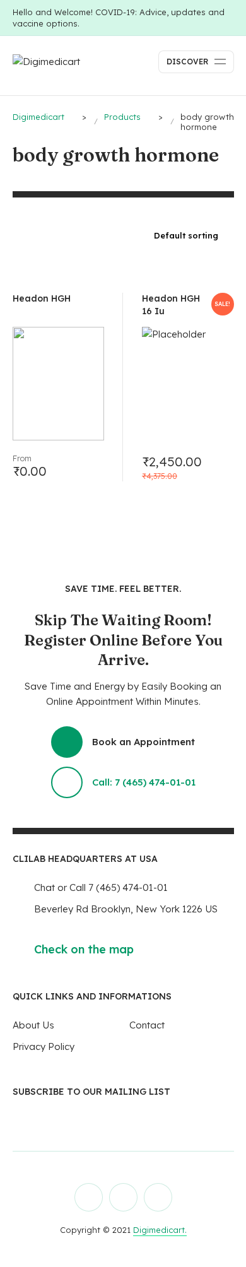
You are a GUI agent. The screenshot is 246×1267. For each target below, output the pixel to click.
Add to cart (220, 467)
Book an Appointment (143, 742)
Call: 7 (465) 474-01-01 (144, 782)
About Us (33, 1025)
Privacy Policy (43, 1046)
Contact (147, 1025)
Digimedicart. (160, 1230)
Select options (90, 467)
